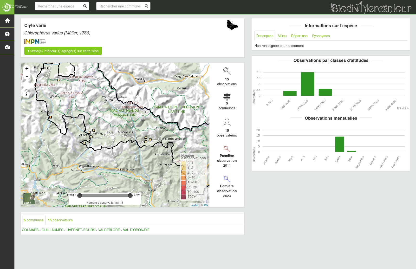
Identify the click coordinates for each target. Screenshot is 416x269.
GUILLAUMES (52, 229)
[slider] (79, 195)
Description (264, 35)
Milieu (282, 35)
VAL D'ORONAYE (136, 229)
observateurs (60, 219)
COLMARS (30, 229)
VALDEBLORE (109, 229)
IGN (205, 205)
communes (34, 219)
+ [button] (26, 69)
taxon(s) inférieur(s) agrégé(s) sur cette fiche (63, 50)
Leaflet (195, 205)
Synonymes (321, 35)
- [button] (27, 75)
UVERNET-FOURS (80, 229)
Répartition (299, 35)
